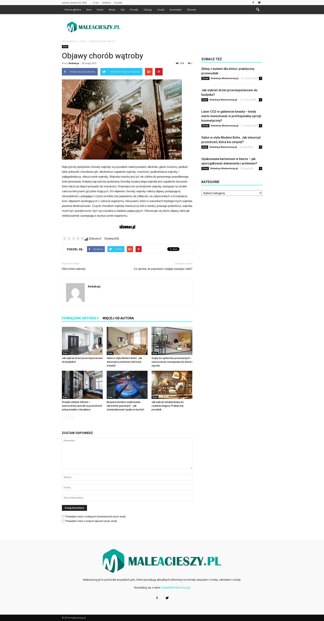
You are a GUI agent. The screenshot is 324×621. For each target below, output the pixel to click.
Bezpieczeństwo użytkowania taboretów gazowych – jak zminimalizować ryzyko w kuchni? (125, 406)
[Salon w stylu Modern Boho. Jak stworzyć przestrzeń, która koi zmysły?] (127, 341)
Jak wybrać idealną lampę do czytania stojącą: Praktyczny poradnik (168, 406)
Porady (134, 9)
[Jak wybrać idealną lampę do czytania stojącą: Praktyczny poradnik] (172, 385)
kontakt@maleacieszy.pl (175, 587)
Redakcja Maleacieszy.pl (224, 78)
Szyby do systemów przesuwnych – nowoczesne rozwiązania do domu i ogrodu (172, 362)
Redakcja (74, 63)
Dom (89, 9)
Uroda (160, 9)
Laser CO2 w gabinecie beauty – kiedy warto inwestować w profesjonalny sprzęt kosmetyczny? (231, 116)
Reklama (106, 2)
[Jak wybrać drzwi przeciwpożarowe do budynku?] (82, 341)
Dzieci (100, 9)
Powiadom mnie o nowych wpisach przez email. (92, 521)
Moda (112, 9)
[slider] (73, 238)
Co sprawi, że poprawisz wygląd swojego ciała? (163, 269)
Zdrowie (191, 9)
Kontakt (118, 2)
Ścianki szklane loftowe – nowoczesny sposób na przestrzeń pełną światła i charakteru (82, 406)
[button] (257, 9)
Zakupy (147, 9)
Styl (123, 9)
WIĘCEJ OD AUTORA (118, 318)
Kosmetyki (176, 9)
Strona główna (72, 9)
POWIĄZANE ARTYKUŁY (80, 318)
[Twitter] (259, 2)
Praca (205, 168)
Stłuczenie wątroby (74, 269)
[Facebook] (253, 2)
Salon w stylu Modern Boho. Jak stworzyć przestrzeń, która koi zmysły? (124, 362)
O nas (96, 2)
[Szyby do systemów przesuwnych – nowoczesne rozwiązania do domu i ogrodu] (172, 341)
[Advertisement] (194, 27)
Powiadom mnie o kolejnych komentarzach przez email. (96, 516)
